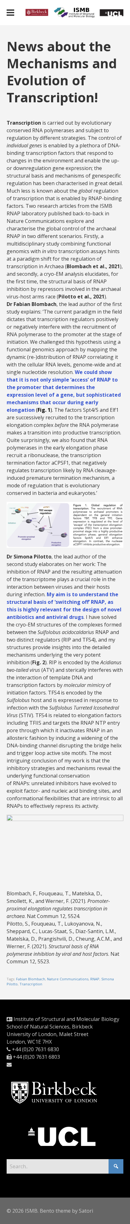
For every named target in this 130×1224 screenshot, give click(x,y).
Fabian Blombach (30, 979)
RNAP (94, 979)
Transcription (31, 984)
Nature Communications (67, 979)
